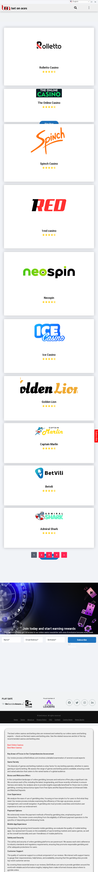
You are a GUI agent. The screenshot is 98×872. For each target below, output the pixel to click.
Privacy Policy (41, 720)
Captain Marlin (49, 444)
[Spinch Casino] (49, 157)
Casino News (67, 720)
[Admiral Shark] (49, 523)
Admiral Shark (49, 529)
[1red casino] (49, 224)
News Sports (79, 720)
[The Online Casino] (49, 96)
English (75, 1)
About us (30, 720)
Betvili (49, 486)
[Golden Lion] (49, 396)
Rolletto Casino (49, 67)
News (16, 720)
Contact (57, 720)
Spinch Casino (49, 163)
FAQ (50, 720)
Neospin (49, 297)
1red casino (49, 230)
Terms (22, 720)
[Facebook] (69, 702)
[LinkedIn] (95, 2)
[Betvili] (49, 480)
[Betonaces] (14, 7)
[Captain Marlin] (49, 438)
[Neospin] (49, 291)
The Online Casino (49, 102)
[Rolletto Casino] (49, 61)
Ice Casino (49, 354)
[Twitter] (77, 702)
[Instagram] (91, 2)
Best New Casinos (14, 748)
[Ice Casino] (49, 348)
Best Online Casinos (15, 745)
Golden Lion (49, 401)
